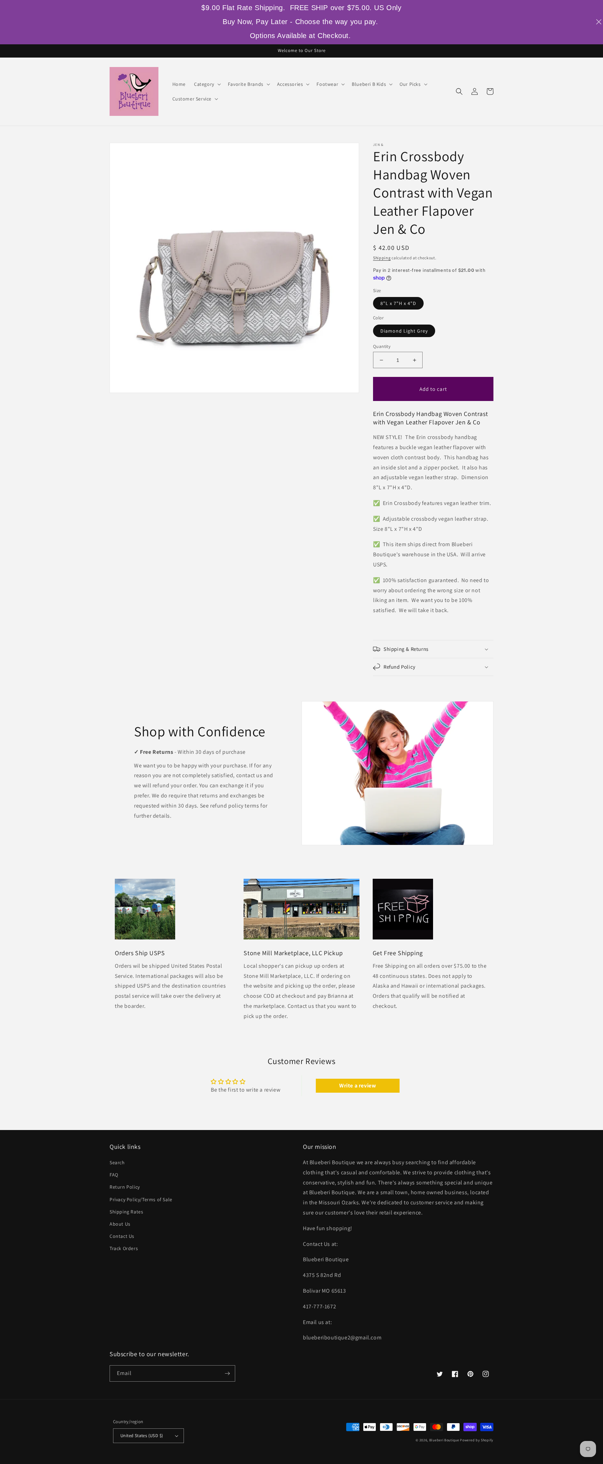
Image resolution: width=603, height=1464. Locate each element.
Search (117, 1162)
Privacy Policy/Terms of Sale (141, 1199)
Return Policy (125, 1187)
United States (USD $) (141, 1436)
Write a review (357, 1085)
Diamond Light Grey (404, 331)
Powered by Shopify (476, 1440)
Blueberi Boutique (444, 1440)
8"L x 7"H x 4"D (398, 303)
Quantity (381, 346)
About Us (120, 1224)
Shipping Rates (126, 1212)
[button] (207, 84)
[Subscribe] (227, 1373)
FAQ (114, 1175)
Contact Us (122, 1236)
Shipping (382, 257)
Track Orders (124, 1248)
